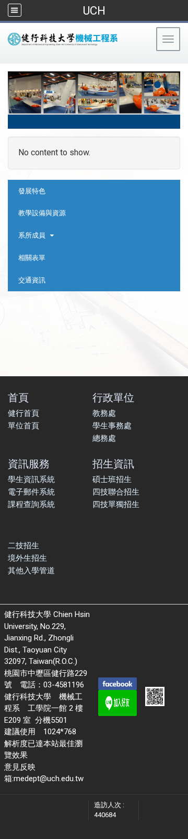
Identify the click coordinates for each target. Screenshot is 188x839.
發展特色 (31, 191)
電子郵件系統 (31, 492)
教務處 (104, 413)
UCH (94, 10)
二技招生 (23, 545)
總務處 (104, 438)
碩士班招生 (112, 479)
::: (5, 60)
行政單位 (113, 397)
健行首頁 (23, 413)
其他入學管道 (31, 570)
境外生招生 (27, 558)
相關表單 (31, 258)
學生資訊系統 (31, 479)
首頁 (18, 397)
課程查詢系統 (31, 504)
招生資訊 (113, 463)
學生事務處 (112, 425)
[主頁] (80, 39)
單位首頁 (23, 425)
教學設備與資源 (42, 213)
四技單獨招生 (115, 504)
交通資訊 (31, 280)
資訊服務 (29, 463)
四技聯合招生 (115, 492)
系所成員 (31, 235)
